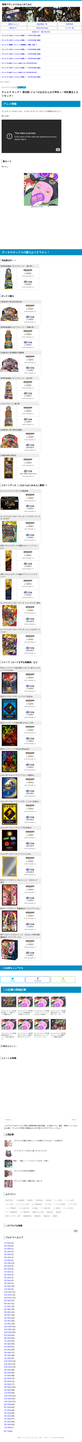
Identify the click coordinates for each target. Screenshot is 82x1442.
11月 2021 (8, 1295)
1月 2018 (7, 1427)
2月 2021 (7, 1321)
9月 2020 (7, 1335)
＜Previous (7, 1119)
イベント (69, 1200)
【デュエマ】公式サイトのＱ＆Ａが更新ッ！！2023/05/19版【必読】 (21, 54)
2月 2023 (7, 1257)
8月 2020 (7, 1338)
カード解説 (37, 1204)
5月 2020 (7, 1347)
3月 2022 (7, 1283)
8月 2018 (7, 1407)
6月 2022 (7, 1275)
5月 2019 (7, 1381)
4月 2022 (7, 1280)
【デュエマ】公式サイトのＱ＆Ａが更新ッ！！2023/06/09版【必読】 (21, 49)
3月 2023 (7, 1254)
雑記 (58, 1212)
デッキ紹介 (45, 1208)
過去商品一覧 (42, 24)
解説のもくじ (14, 24)
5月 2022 (7, 1277)
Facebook (37, 981)
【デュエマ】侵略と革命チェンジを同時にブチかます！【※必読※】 (38, 1140)
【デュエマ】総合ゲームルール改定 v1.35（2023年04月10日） (19, 72)
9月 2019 (7, 1370)
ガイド (48, 1204)
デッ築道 (56, 1208)
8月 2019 (7, 1373)
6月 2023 (7, 1246)
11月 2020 (8, 1329)
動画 (37, 1216)
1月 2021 (7, 1324)
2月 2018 (7, 1424)
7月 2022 (7, 1272)
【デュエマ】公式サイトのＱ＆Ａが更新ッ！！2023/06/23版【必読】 (21, 40)
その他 (35, 1208)
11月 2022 (8, 1263)
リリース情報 (11, 1212)
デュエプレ (68, 1208)
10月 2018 (8, 1401)
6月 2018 (7, 1413)
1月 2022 (7, 1289)
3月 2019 (7, 1387)
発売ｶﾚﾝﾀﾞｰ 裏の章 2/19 (41, 32)
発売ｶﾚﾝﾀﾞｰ (13, 28)
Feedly (63, 981)
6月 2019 (7, 1378)
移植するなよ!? (38, 1212)
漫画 (47, 1216)
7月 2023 (7, 1243)
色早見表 (69, 24)
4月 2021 (7, 1315)
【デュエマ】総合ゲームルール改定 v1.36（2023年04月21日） (19, 63)
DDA (30, 1200)
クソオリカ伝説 (59, 1204)
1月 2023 (7, 1260)
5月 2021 (7, 1312)
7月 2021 (7, 1306)
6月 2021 (7, 1309)
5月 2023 (7, 1249)
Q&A (48, 1200)
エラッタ (9, 1204)
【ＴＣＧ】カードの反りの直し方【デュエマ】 (30, 1151)
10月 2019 (8, 1367)
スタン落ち (24, 1208)
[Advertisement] (41, 228)
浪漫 (55, 1216)
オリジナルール (23, 1204)
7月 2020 (7, 1341)
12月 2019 (8, 1361)
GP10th (39, 1200)
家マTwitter (8, 1431)
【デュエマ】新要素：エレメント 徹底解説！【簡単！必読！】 (19, 44)
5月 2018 (7, 1416)
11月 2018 (8, 1399)
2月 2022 (7, 1286)
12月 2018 (8, 1396)
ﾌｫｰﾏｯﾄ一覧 (69, 28)
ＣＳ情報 (20, 1200)
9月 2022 (7, 1266)
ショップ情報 (10, 1208)
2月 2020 (7, 1355)
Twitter (12, 981)
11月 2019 (8, 1364)
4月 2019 (7, 1384)
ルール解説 (24, 1212)
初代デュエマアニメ (12, 1216)
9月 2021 (7, 1301)
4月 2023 (7, 1252)
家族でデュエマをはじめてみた (17, 4)
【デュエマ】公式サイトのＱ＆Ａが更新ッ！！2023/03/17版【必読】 (21, 77)
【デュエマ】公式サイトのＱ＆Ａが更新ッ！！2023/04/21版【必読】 (21, 58)
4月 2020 (7, 1350)
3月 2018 (7, 1422)
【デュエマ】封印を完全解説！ (24, 1171)
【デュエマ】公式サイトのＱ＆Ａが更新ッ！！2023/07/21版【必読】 (21, 35)
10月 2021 (8, 1298)
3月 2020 (7, 1352)
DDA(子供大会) (42, 28)
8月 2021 (7, 1303)
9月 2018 (7, 1404)
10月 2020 (8, 1332)
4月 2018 (7, 1419)
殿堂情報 (27, 1216)
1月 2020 (7, 1358)
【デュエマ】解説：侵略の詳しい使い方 (27, 1181)
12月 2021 (8, 1292)
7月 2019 (7, 1375)
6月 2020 (7, 1344)
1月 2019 (7, 1393)
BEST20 (9, 1200)
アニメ (58, 1200)
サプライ (72, 1204)
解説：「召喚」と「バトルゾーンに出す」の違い (31, 1161)
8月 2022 (7, 1269)
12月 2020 (8, 1326)
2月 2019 (7, 1390)
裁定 (50, 1212)
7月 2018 (7, 1410)
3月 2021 (7, 1318)
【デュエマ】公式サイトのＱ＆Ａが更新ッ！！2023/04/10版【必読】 (21, 68)
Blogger (61, 1437)
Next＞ (74, 1119)
